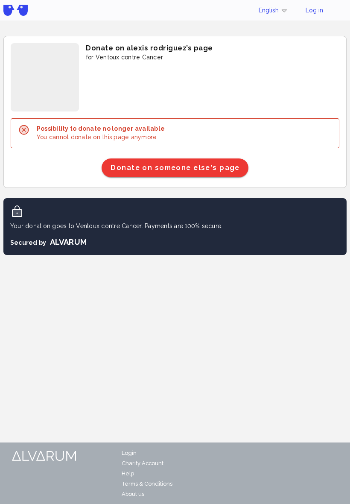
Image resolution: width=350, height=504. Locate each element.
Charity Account (142, 463)
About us (133, 494)
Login (129, 453)
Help (128, 473)
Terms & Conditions (147, 484)
